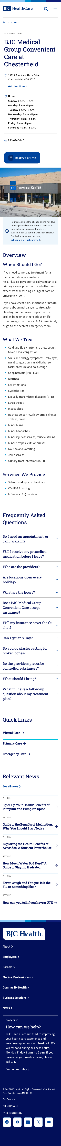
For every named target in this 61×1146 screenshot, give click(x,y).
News (6, 1008)
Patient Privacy (10, 1105)
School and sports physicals (26, 482)
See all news (10, 786)
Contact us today (16, 1069)
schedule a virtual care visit (25, 239)
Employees (10, 957)
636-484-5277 (16, 140)
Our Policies (9, 1099)
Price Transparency (12, 1112)
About (6, 946)
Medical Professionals (17, 977)
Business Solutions (14, 998)
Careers (7, 967)
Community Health (15, 987)
